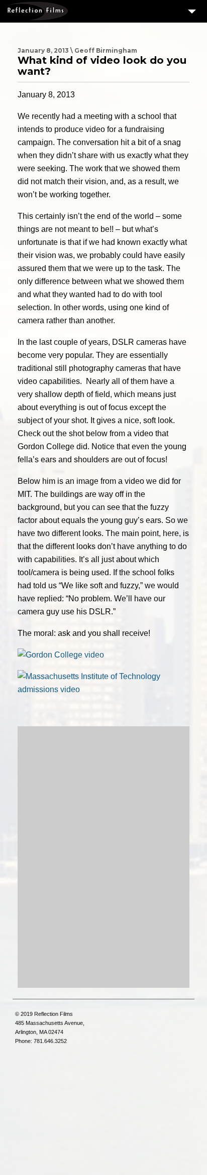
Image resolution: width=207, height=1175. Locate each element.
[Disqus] (103, 856)
